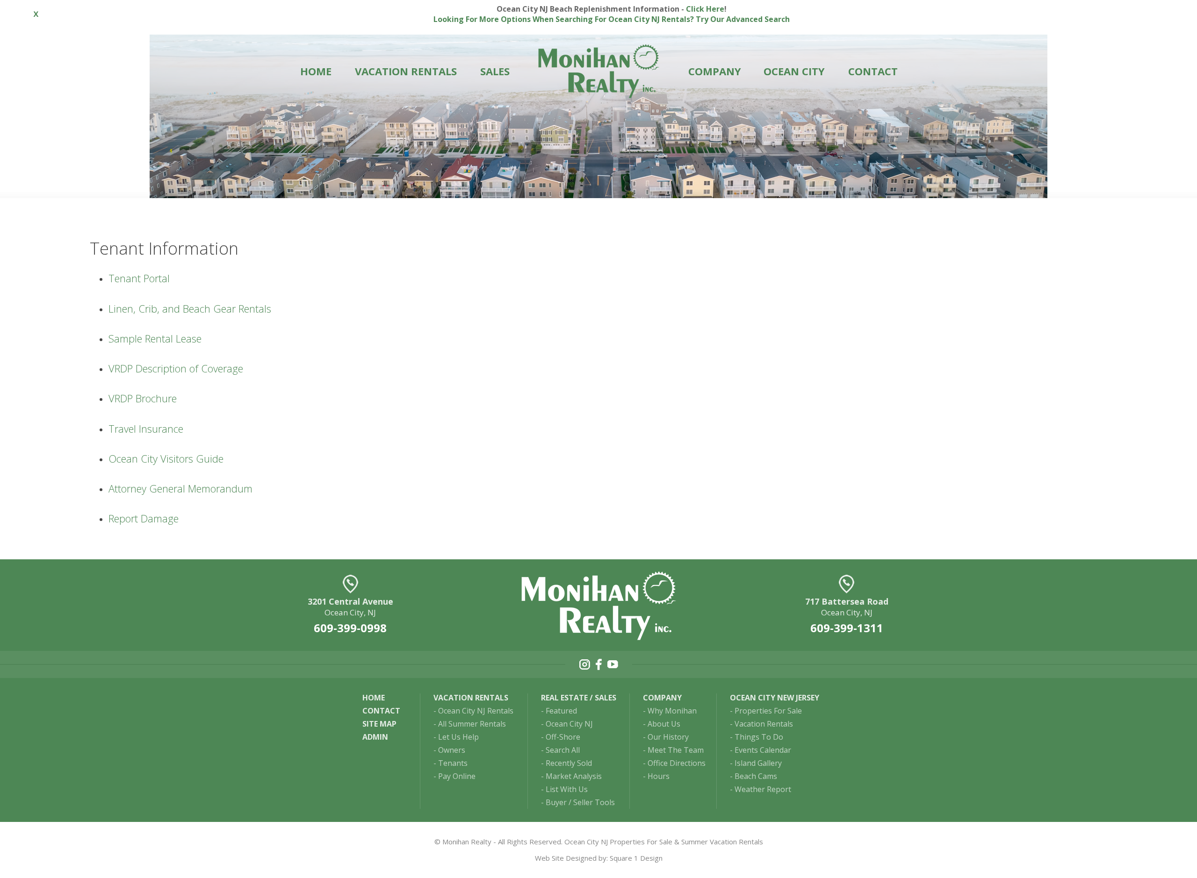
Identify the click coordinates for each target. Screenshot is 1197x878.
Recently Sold (569, 763)
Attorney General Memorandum (180, 488)
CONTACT (873, 71)
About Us (664, 724)
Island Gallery (758, 763)
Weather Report (763, 789)
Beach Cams (756, 776)
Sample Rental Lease (155, 338)
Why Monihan (672, 711)
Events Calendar (763, 750)
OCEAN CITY (794, 71)
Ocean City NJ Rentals (475, 711)
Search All (563, 750)
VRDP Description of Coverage (175, 368)
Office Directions (677, 763)
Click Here (705, 9)
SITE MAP (379, 724)
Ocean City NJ (569, 724)
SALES (495, 71)
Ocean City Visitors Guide (166, 458)
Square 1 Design (636, 858)
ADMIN (375, 737)
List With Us (567, 789)
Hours (659, 776)
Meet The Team (676, 750)
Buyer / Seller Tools (580, 802)
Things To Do (759, 737)
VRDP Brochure (142, 398)
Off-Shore (563, 737)
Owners (451, 750)
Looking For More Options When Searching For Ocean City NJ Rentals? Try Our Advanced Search (611, 19)
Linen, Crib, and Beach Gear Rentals (189, 308)
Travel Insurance (145, 428)
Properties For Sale (768, 711)
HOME (316, 71)
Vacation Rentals (764, 724)
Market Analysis (574, 776)
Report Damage (143, 518)
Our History (668, 737)
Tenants (453, 763)
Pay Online (457, 776)
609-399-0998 (350, 627)
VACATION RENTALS (406, 71)
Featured (561, 711)
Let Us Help (458, 737)
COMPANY (714, 71)
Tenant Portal (139, 278)
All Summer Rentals (472, 724)
